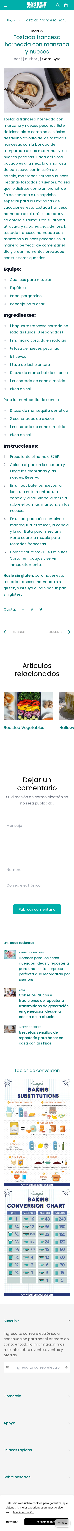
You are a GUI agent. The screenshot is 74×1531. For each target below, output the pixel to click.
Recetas (37, 31)
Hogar (11, 20)
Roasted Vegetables (24, 727)
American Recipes (31, 952)
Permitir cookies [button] (46, 1521)
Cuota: (10, 609)
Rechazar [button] (11, 1521)
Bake (22, 990)
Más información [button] (23, 1512)
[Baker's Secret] (37, 5)
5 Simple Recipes (30, 1027)
